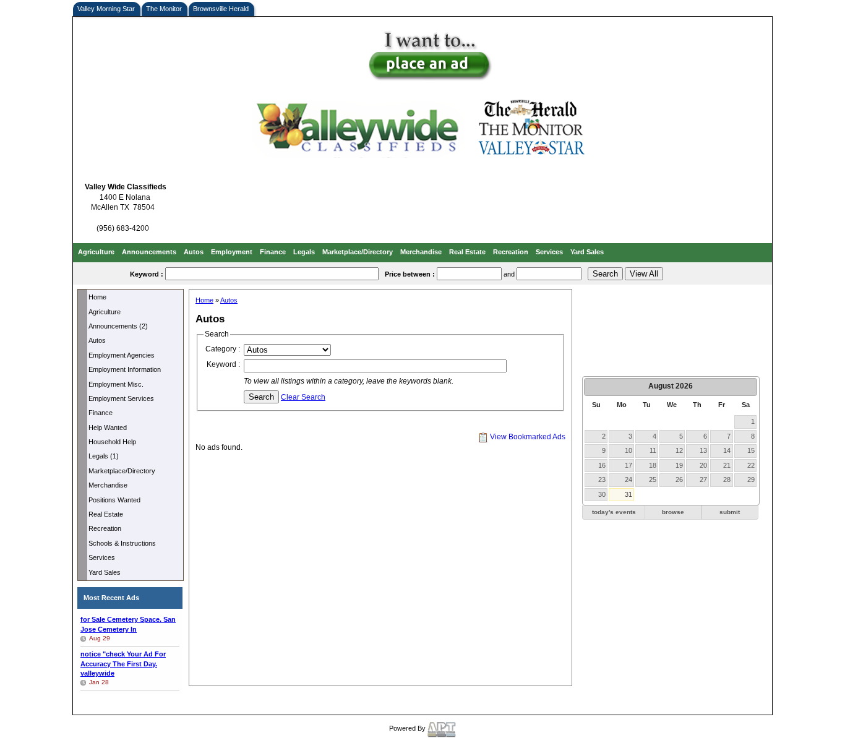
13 (703, 450)
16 (602, 465)
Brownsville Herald (221, 8)
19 (679, 465)
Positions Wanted (114, 500)
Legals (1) (103, 456)
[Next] (749, 386)
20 (703, 465)
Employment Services (121, 398)
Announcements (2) (118, 326)
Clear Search (303, 397)
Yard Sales (587, 252)
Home (97, 297)
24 (628, 479)
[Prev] (592, 386)
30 (602, 494)
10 (628, 450)
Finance (273, 252)
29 (751, 479)
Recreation (510, 252)
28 (727, 479)
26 (679, 479)
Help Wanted (107, 427)
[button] (613, 512)
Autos (194, 252)
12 (679, 450)
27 (703, 479)
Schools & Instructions (122, 543)
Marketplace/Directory (357, 252)
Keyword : (223, 364)
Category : (222, 349)
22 (751, 465)
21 (727, 465)
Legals (304, 252)
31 (628, 494)
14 (727, 450)
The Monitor (164, 8)
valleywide (123, 663)
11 (653, 450)
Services (549, 252)
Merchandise (421, 252)
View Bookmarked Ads (526, 436)
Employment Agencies (121, 355)
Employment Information (124, 369)
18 (652, 465)
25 (652, 479)
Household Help (112, 441)
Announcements (149, 252)
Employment (231, 252)
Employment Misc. (116, 384)
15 (751, 450)
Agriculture (96, 252)
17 (628, 465)
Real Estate (467, 252)
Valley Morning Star (106, 8)
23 (602, 479)
